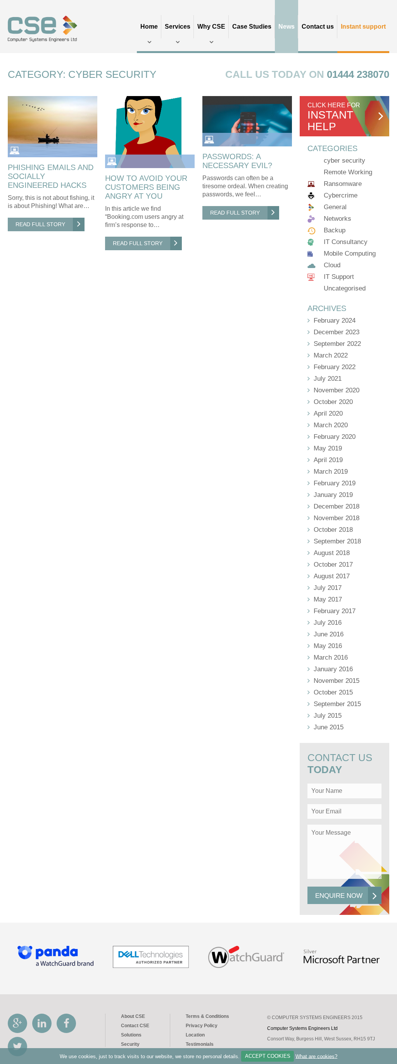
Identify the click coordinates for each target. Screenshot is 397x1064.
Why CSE (211, 26)
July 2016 (328, 622)
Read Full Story (40, 224)
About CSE (133, 1016)
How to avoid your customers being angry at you (146, 187)
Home (149, 26)
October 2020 (333, 402)
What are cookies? (316, 1056)
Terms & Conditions (207, 1016)
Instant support (363, 26)
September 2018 (337, 541)
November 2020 (336, 390)
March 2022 (331, 355)
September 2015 (337, 704)
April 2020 (328, 413)
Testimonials (200, 1044)
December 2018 (336, 506)
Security (130, 1044)
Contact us (318, 26)
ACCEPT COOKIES (267, 1056)
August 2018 (332, 553)
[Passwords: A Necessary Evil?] (247, 121)
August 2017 (332, 576)
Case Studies (251, 26)
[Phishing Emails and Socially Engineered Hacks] (52, 126)
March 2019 (331, 471)
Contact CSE (135, 1025)
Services (177, 26)
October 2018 (333, 529)
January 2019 (333, 494)
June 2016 (328, 634)
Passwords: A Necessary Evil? (238, 161)
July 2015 (328, 715)
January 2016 (333, 669)
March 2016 (331, 657)
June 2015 (328, 727)
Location (195, 1035)
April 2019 (328, 460)
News (286, 26)
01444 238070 (358, 74)
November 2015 (336, 680)
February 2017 (335, 611)
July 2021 (328, 378)
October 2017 (333, 564)
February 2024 (335, 320)
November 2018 (336, 518)
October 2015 (333, 692)
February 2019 (335, 483)
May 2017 (328, 599)
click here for (333, 117)
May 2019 (328, 448)
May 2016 (328, 646)
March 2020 (331, 425)
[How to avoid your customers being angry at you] (150, 132)
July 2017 (328, 587)
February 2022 (335, 367)
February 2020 (335, 436)
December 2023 (336, 332)
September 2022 (337, 343)
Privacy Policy (201, 1025)
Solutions (131, 1035)
